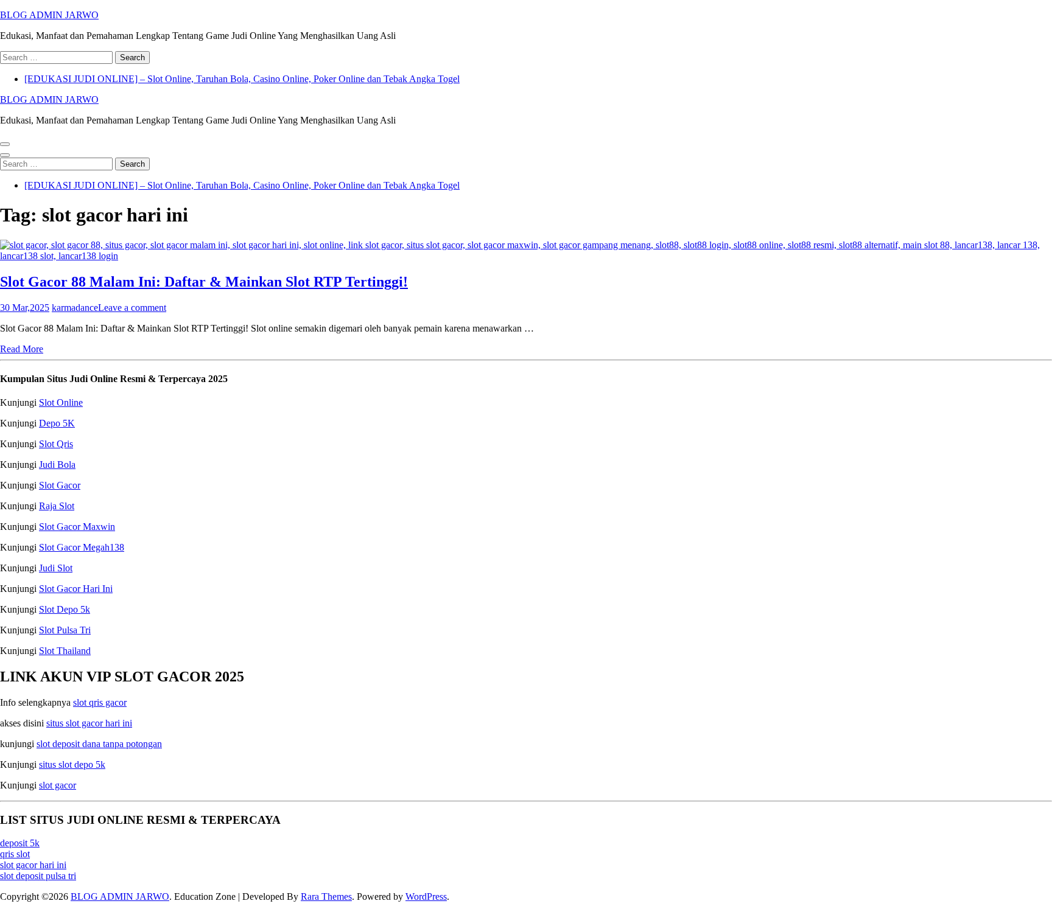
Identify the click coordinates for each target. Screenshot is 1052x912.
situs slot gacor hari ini (89, 723)
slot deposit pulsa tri (38, 876)
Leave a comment (132, 307)
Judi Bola (57, 464)
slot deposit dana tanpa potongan (99, 744)
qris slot (15, 854)
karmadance (75, 307)
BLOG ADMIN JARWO (49, 15)
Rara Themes (326, 896)
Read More (21, 349)
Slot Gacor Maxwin (77, 526)
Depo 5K (57, 423)
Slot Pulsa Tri (65, 630)
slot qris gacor (100, 702)
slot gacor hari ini (33, 865)
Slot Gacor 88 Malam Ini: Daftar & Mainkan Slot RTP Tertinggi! (204, 282)
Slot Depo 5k (64, 609)
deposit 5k (20, 843)
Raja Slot (56, 506)
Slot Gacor (59, 485)
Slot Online (61, 402)
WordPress (426, 896)
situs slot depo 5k (72, 764)
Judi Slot (55, 568)
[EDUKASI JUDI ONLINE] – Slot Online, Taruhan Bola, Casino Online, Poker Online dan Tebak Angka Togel (242, 79)
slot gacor (57, 785)
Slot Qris (56, 444)
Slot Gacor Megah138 (81, 547)
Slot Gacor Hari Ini (76, 588)
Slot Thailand (65, 651)
